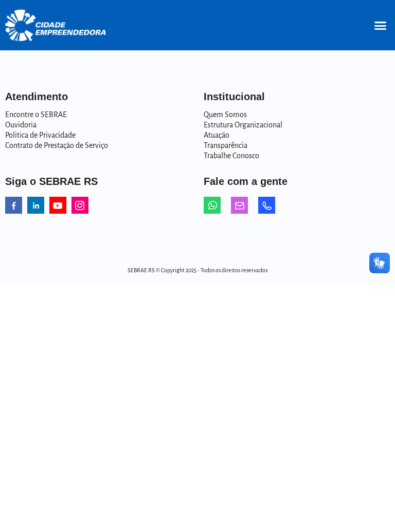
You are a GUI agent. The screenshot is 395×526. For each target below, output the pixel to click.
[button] (380, 25)
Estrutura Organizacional (243, 125)
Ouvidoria (21, 125)
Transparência (225, 145)
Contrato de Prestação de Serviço (56, 145)
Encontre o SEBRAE (36, 114)
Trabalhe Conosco (231, 156)
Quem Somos (225, 114)
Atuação (216, 135)
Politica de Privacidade (40, 135)
